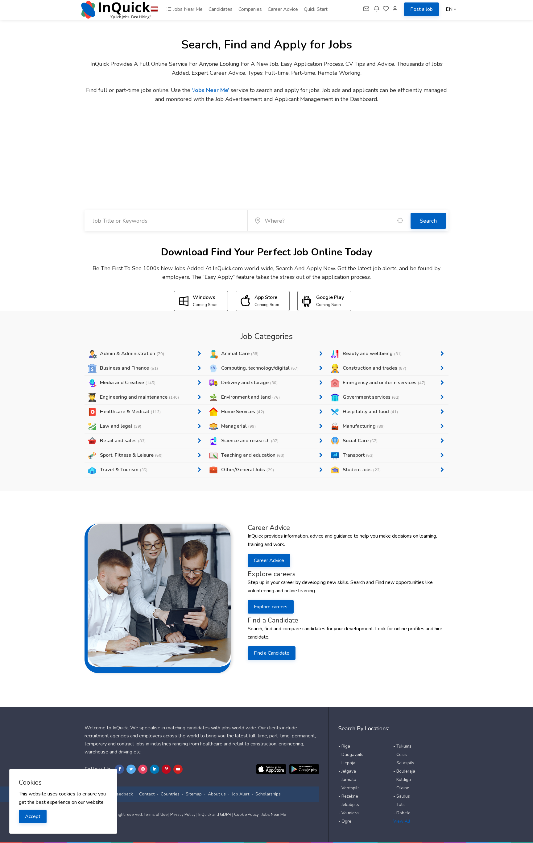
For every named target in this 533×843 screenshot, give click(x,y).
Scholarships (268, 794)
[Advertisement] (266, 150)
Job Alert (240, 794)
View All (401, 821)
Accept (32, 816)
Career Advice (283, 9)
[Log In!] (395, 9)
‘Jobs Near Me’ (210, 90)
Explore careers (270, 606)
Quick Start (316, 9)
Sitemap (194, 794)
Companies (250, 9)
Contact (147, 794)
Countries (170, 794)
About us (217, 794)
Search (428, 220)
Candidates (221, 9)
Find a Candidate (271, 653)
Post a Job (421, 9)
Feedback (123, 794)
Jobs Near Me (187, 9)
